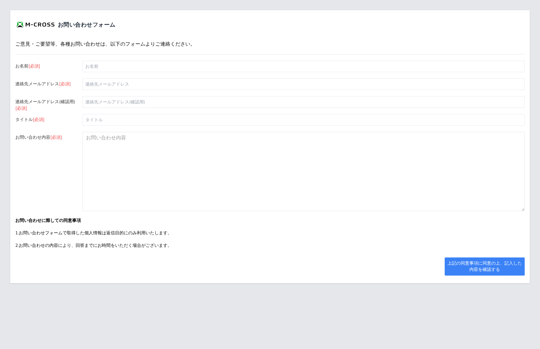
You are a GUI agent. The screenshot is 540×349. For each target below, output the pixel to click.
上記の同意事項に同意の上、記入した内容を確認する (485, 266)
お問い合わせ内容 (38, 137)
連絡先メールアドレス (43, 84)
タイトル (30, 119)
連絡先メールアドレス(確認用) (45, 105)
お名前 (27, 66)
